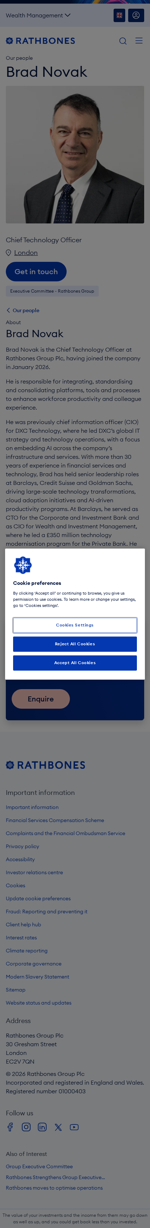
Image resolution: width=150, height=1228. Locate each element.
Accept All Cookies (75, 662)
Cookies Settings (75, 625)
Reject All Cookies (75, 643)
